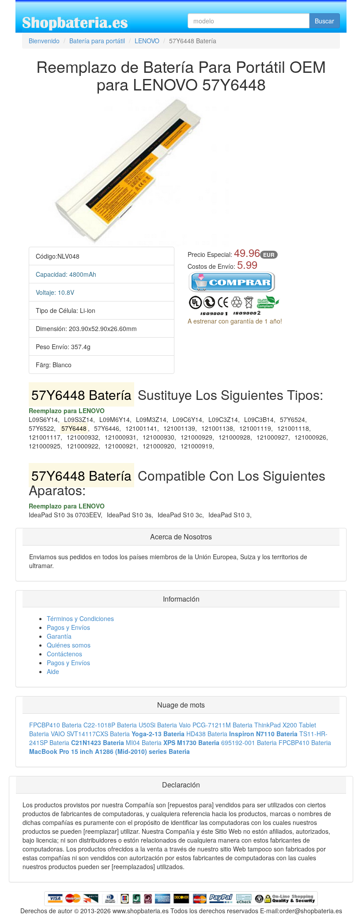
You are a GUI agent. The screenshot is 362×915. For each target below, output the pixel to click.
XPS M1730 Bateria (191, 742)
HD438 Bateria (206, 733)
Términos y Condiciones (80, 618)
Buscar (324, 20)
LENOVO (147, 40)
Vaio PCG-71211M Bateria (216, 724)
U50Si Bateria (158, 724)
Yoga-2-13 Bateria (158, 733)
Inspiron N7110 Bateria (263, 733)
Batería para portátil (97, 40)
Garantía (59, 636)
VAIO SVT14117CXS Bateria (90, 733)
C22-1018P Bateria (110, 724)
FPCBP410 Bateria (55, 724)
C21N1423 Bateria (97, 742)
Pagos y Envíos (68, 627)
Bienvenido (44, 40)
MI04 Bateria (144, 742)
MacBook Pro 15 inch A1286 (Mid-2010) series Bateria (109, 751)
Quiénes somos (68, 644)
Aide (53, 671)
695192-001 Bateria (249, 742)
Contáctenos (64, 653)
